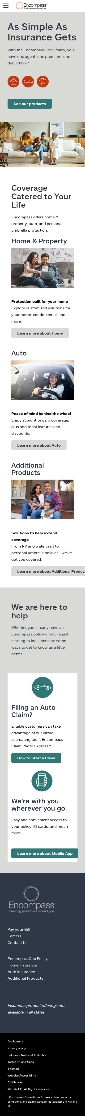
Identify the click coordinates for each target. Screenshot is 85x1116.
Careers (14, 936)
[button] (6, 6)
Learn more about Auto (39, 445)
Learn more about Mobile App (44, 853)
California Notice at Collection (27, 1055)
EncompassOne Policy (28, 958)
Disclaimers (15, 1041)
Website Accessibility (22, 1075)
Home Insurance (22, 965)
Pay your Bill (19, 929)
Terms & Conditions (21, 1061)
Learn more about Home (40, 333)
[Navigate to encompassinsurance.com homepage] (31, 6)
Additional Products (25, 978)
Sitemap (13, 1068)
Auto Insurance (21, 971)
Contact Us (17, 942)
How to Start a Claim (36, 758)
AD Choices (15, 1082)
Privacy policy (17, 1048)
